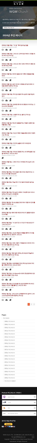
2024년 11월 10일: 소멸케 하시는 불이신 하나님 (16, 114)
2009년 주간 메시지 (9, 324)
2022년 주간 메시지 (9, 365)
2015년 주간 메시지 (9, 343)
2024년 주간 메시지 (9, 371)
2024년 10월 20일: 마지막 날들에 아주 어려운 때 (16, 143)
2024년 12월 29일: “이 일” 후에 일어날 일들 (15, 45)
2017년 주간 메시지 (9, 349)
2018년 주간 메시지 (9, 352)
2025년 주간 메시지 (9, 374)
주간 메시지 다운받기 (10, 381)
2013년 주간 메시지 (9, 337)
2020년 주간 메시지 (9, 359)
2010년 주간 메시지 (9, 327)
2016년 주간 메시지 (9, 346)
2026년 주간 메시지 (9, 378)
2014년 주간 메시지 (9, 340)
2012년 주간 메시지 (9, 334)
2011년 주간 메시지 (9, 330)
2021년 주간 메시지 (9, 362)
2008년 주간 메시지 (9, 321)
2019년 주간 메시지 (9, 356)
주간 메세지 (6, 318)
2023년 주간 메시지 (9, 368)
